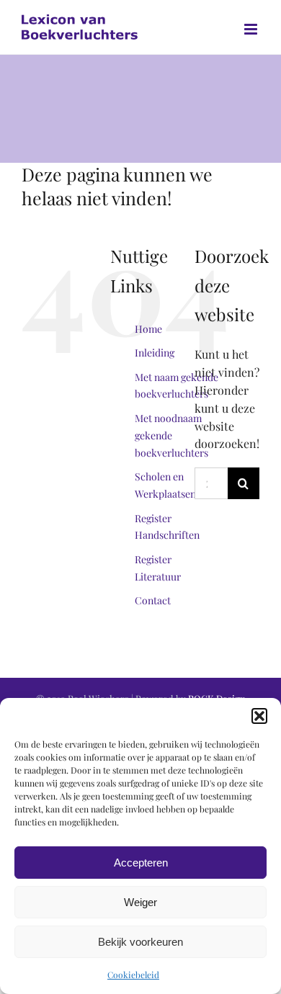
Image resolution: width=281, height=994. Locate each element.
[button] (259, 716)
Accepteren (141, 862)
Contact (153, 600)
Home (148, 329)
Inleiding (154, 352)
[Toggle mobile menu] (251, 29)
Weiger (140, 902)
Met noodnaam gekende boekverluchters (171, 435)
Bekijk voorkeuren (140, 942)
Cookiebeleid (133, 974)
